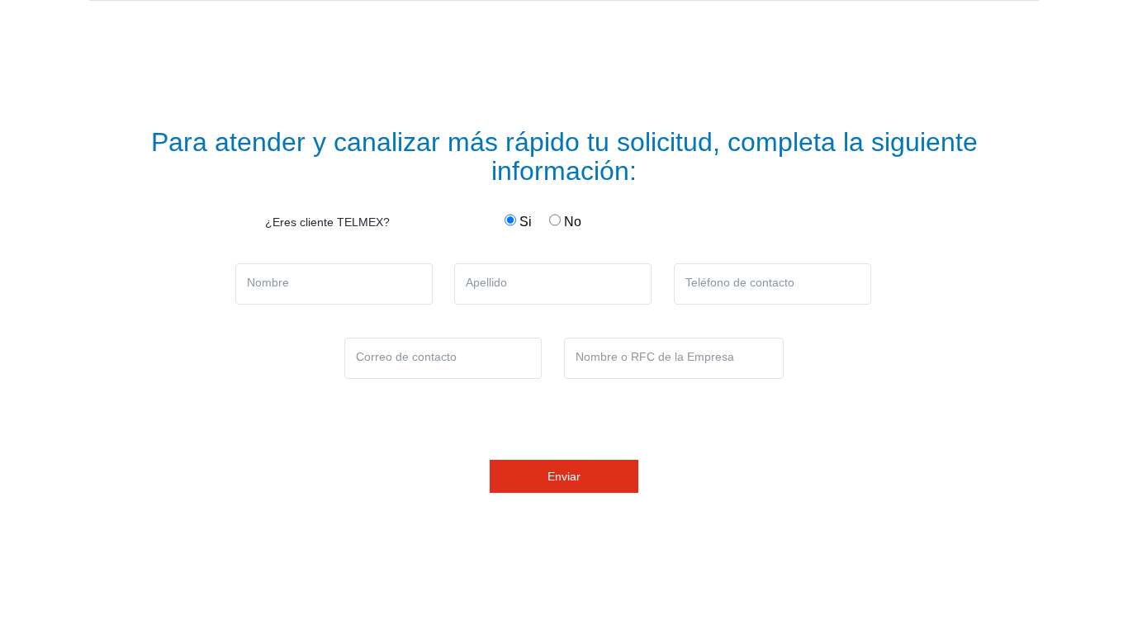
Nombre (268, 282)
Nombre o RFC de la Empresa (655, 356)
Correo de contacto (406, 356)
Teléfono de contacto (739, 282)
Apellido (486, 282)
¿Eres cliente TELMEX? (327, 222)
